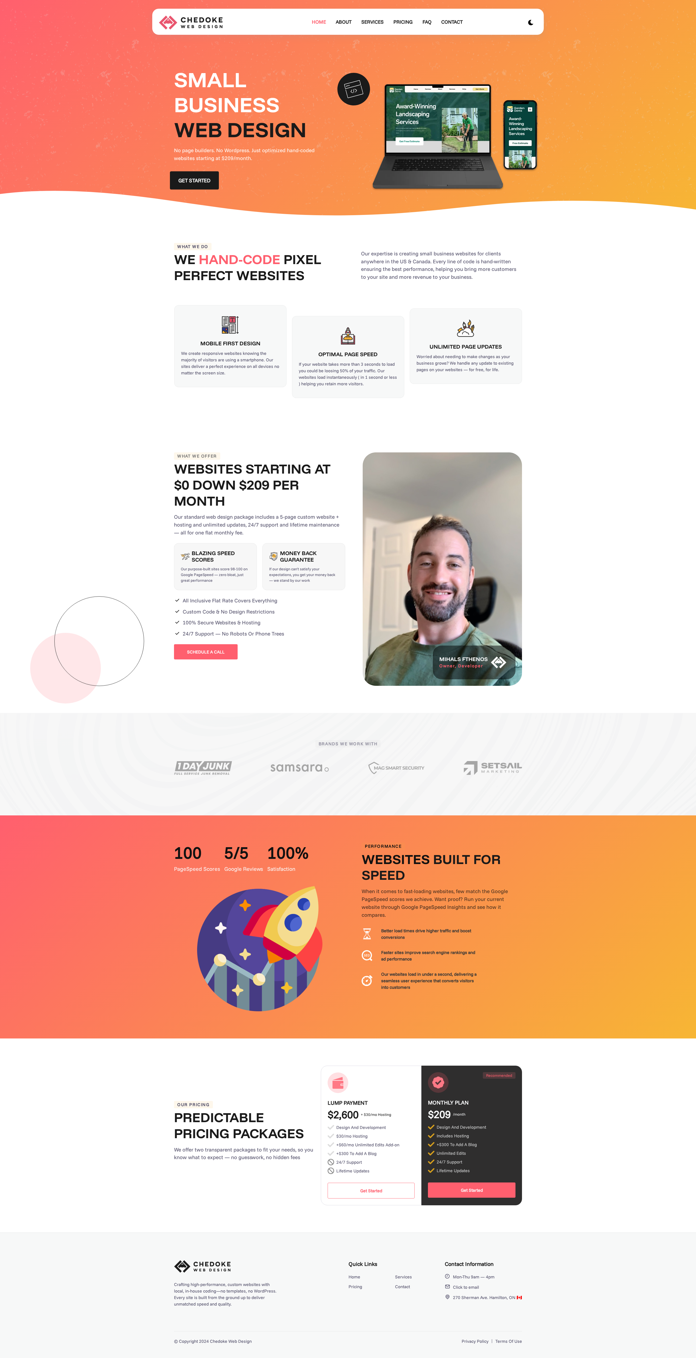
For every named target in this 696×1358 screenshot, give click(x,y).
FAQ (426, 22)
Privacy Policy (475, 1341)
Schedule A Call (206, 652)
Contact (452, 22)
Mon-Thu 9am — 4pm (474, 1276)
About (344, 22)
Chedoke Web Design (231, 1341)
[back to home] (193, 22)
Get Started (194, 180)
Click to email (466, 1287)
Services (372, 22)
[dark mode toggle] (530, 22)
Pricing (403, 22)
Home (319, 22)
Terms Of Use (508, 1341)
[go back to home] (202, 1267)
